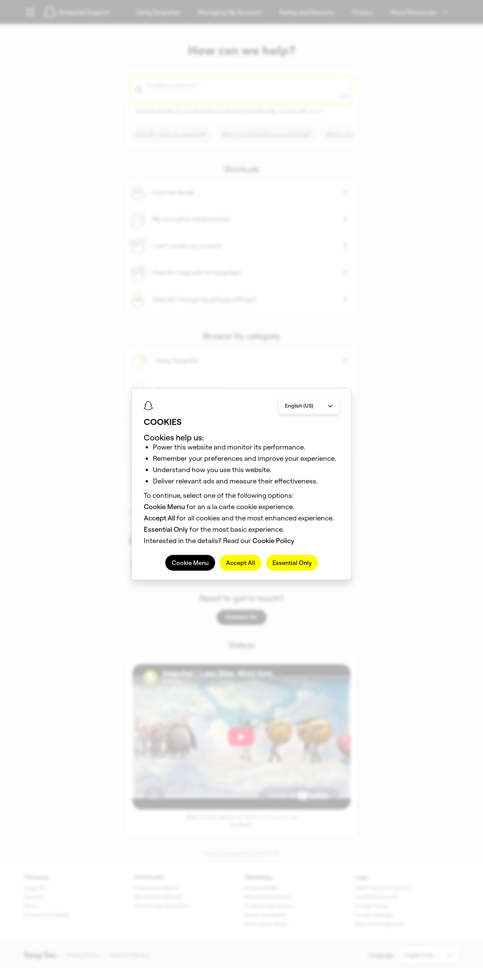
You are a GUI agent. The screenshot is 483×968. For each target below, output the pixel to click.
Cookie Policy (273, 540)
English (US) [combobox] (299, 405)
